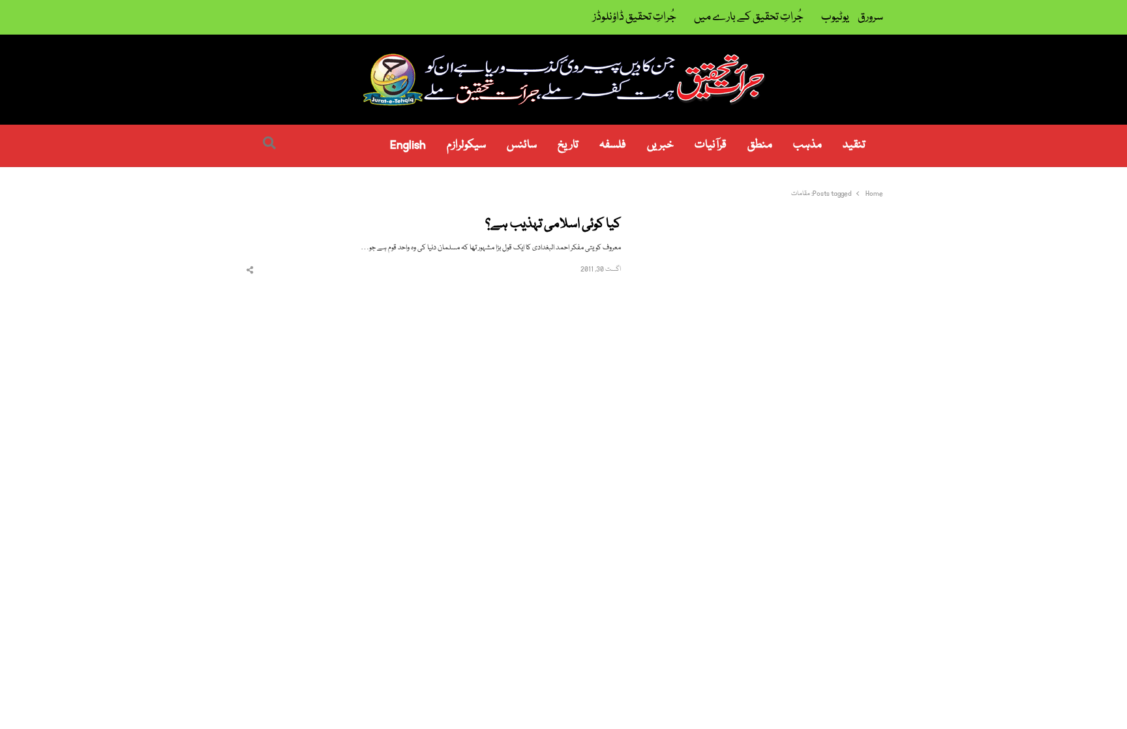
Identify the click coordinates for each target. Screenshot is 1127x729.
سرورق (870, 17)
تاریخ (568, 145)
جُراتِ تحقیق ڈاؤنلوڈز (634, 17)
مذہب (807, 145)
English (408, 145)
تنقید (854, 145)
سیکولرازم (466, 145)
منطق (759, 145)
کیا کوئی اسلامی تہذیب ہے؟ (553, 225)
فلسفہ (612, 145)
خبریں (660, 145)
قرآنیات (711, 145)
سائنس (522, 145)
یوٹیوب (835, 17)
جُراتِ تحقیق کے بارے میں (749, 17)
